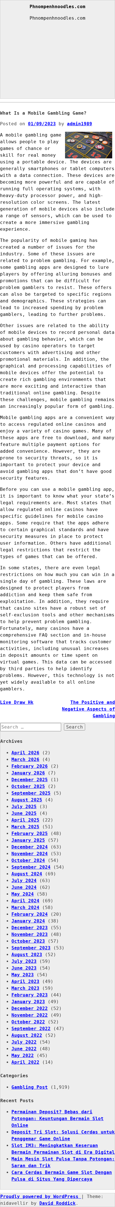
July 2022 (24, 1042)
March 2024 (25, 907)
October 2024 (28, 860)
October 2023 (28, 941)
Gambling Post (29, 1087)
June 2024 (24, 887)
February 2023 (29, 995)
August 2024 (26, 874)
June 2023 (24, 968)
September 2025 (31, 793)
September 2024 (31, 867)
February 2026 (29, 766)
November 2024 (29, 853)
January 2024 (28, 921)
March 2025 (25, 826)
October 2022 (28, 1022)
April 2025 (25, 820)
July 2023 (24, 961)
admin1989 (79, 123)
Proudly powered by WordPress (40, 1196)
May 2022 (22, 1055)
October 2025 (28, 786)
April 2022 (25, 1062)
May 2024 (22, 894)
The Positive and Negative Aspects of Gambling (88, 709)
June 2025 (24, 813)
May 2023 (22, 974)
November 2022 (29, 1015)
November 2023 (29, 934)
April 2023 (25, 981)
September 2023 (31, 948)
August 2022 (26, 1035)
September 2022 (31, 1028)
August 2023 (26, 954)
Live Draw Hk (16, 702)
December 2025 (29, 779)
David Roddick (57, 1203)
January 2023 (28, 1001)
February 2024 (29, 914)
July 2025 (24, 806)
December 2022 (29, 1008)
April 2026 (25, 752)
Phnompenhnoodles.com (57, 6)
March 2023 (25, 988)
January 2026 (28, 773)
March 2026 (25, 759)
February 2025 (29, 833)
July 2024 (24, 880)
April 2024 (25, 900)
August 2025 (26, 800)
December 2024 (29, 847)
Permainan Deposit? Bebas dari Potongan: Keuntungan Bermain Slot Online (57, 1118)
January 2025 (28, 840)
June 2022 (24, 1048)
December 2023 (29, 927)
